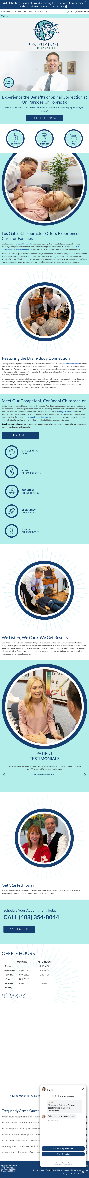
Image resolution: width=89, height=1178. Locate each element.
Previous (4, 774)
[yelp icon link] (17, 995)
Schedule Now (44, 118)
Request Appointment (12, 12)
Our (15, 142)
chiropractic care (73, 363)
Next (84, 774)
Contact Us (19, 929)
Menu (5, 16)
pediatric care (44, 417)
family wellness (64, 411)
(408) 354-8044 (82, 11)
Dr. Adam (20, 435)
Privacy (48, 1170)
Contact (73, 142)
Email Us (43, 12)
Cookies (66, 1170)
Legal (42, 1170)
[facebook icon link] (5, 995)
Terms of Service (57, 1170)
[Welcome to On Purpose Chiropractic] (44, 49)
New (44, 142)
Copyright (36, 1170)
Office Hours (30, 12)
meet (9, 82)
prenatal (31, 417)
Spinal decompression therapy (14, 424)
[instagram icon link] (24, 995)
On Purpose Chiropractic (22, 244)
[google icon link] (11, 995)
